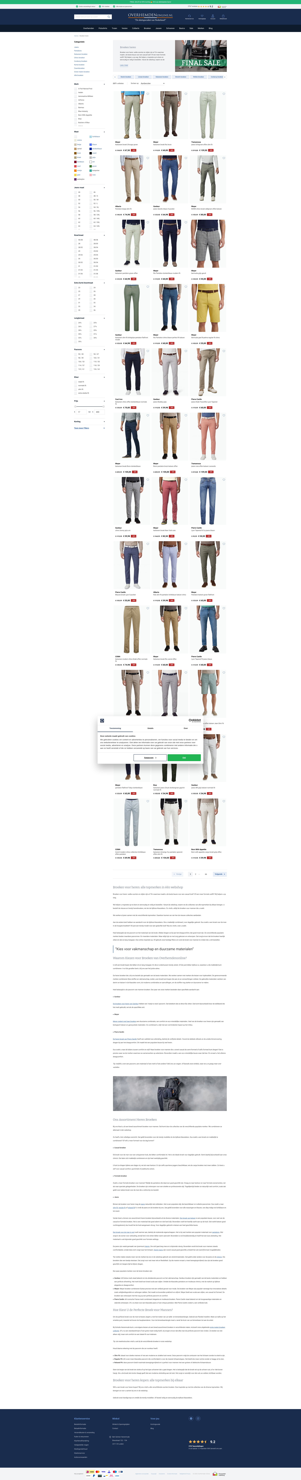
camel (79, 149)
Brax (80, 119)
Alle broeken (78, 75)
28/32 (80, 247)
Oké (184, 758)
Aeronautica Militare (85, 96)
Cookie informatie (172, 1474)
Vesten (124, 28)
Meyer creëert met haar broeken (124, 1021)
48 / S (96, 196)
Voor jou (154, 1418)
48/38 (96, 240)
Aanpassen (148, 758)
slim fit (80, 389)
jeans (143, 1204)
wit (93, 162)
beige (79, 144)
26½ (79, 327)
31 (79, 266)
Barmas (81, 108)
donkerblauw (97, 149)
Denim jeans (158, 1250)
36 (94, 310)
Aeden (80, 92)
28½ (79, 330)
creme (79, 140)
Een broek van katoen (188, 1218)
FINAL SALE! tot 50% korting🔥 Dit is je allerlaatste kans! (150, 2)
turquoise (95, 170)
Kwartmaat (78, 235)
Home (76, 36)
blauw (94, 144)
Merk (76, 84)
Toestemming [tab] (115, 728)
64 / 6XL (97, 226)
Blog (211, 28)
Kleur (76, 377)
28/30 (96, 244)
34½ (95, 338)
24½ (79, 323)
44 (79, 192)
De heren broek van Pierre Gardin (125, 1039)
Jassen (159, 28)
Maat (76, 132)
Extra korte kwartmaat (83, 283)
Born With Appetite (85, 115)
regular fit (122, 1208)
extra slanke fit (83, 393)
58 (79, 215)
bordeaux (80, 162)
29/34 (96, 255)
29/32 (80, 255)
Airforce (81, 100)
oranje (79, 170)
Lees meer (124, 65)
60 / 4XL (97, 219)
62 (79, 222)
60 (79, 219)
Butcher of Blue (83, 123)
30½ (79, 334)
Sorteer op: (135, 83)
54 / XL (96, 207)
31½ (95, 334)
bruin (79, 153)
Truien (114, 28)
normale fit (82, 386)
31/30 (96, 266)
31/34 (96, 270)
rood (78, 166)
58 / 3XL (97, 215)
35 (79, 310)
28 (79, 244)
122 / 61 (81, 369)
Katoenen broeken (80, 54)
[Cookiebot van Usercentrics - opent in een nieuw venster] (190, 720)
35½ (79, 342)
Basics (182, 28)
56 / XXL (97, 211)
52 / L (96, 204)
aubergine (80, 179)
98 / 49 (80, 358)
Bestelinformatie (80, 1424)
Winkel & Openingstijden (121, 1424)
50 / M (96, 200)
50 (79, 200)
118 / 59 (97, 365)
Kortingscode (155, 1424)
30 (79, 259)
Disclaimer (162, 1474)
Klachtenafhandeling (81, 1441)
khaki (79, 157)
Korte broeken (79, 65)
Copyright (153, 1474)
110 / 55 (97, 362)
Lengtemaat (79, 318)
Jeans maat (79, 187)
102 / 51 (97, 358)
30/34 (96, 262)
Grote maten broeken (82, 72)
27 (79, 295)
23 (79, 288)
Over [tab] (186, 728)
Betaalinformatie (80, 1428)
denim (147, 1246)
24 (94, 288)
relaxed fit (131, 1208)
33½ (79, 338)
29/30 (96, 251)
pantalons (215, 1232)
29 (79, 251)
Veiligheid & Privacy (185, 1474)
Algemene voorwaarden (142, 1474)
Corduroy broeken (80, 61)
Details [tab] (150, 728)
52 (79, 204)
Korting (77, 421)
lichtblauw (96, 137)
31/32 (80, 270)
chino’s (219, 1257)
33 (79, 306)
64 (79, 226)
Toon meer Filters (81, 428)
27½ (95, 327)
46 (94, 192)
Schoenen (170, 28)
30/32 (80, 262)
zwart (94, 153)
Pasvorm (78, 349)
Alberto (81, 104)
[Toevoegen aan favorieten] (148, 94)
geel (78, 175)
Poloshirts (103, 28)
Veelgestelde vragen (81, 1445)
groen (94, 166)
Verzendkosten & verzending (84, 1433)
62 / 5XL (97, 222)
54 (79, 207)
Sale (191, 28)
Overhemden (88, 28)
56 (79, 211)
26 (94, 291)
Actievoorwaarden (80, 1457)
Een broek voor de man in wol (123, 1232)
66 (206, 875)
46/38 (80, 240)
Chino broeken (79, 58)
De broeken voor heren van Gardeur (126, 1004)
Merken (201, 28)
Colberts (135, 28)
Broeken (147, 28)
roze (94, 175)
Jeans (76, 47)
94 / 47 (96, 354)
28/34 (96, 247)
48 (79, 196)
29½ (95, 330)
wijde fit (81, 382)
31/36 (80, 274)
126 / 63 (97, 369)
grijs (94, 157)
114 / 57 (81, 365)
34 (94, 306)
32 (94, 303)
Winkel (115, 1418)
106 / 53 (81, 362)
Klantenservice (82, 1418)
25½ (95, 323)
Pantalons (78, 51)
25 (79, 291)
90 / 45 (80, 354)
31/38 (96, 274)
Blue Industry (83, 111)
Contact (115, 1428)
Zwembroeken (79, 68)
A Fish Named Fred (85, 89)
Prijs (76, 401)
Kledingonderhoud (80, 1449)
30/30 (96, 259)
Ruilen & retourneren (81, 1437)
